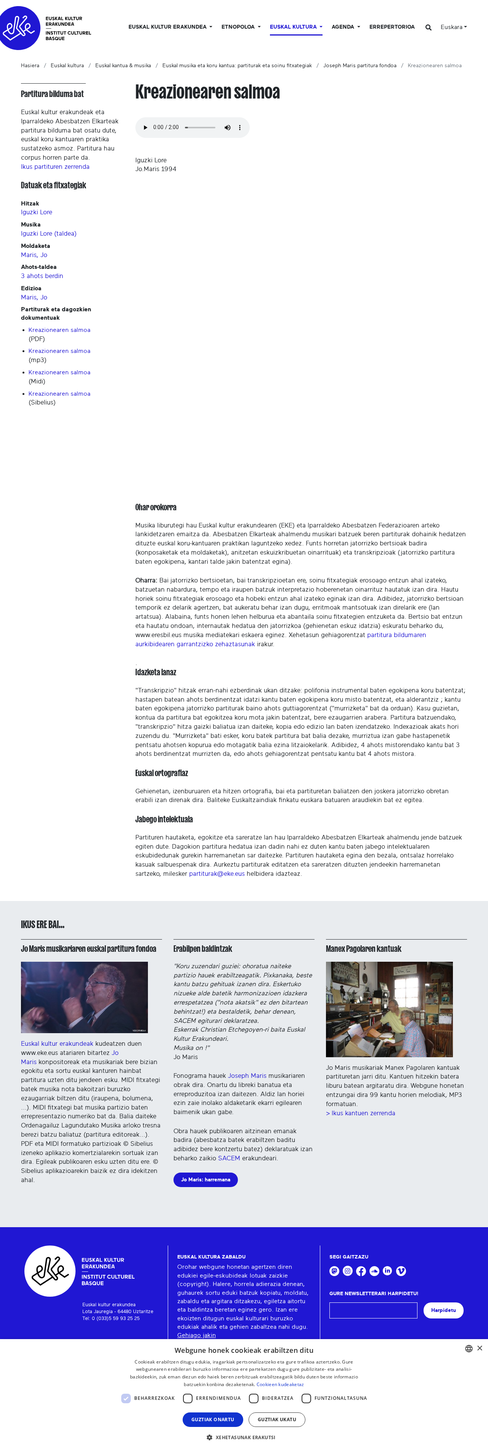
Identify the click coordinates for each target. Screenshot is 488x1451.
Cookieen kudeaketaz (280, 1384)
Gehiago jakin (196, 1335)
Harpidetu (443, 1310)
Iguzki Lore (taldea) (49, 233)
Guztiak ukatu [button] (277, 1419)
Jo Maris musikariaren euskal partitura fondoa (88, 948)
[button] (243, 1437)
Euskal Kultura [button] (294, 27)
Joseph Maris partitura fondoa (359, 65)
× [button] (479, 1348)
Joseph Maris (248, 1075)
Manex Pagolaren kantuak (363, 948)
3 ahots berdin (42, 276)
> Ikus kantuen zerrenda (360, 1113)
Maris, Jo (34, 255)
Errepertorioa (392, 27)
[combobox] (469, 1348)
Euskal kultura (67, 65)
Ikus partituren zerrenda (55, 166)
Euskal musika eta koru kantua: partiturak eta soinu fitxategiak (237, 65)
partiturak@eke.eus (217, 873)
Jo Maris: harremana (205, 1179)
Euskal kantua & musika (123, 65)
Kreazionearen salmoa (59, 330)
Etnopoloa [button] (239, 27)
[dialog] (244, 1395)
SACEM (229, 1158)
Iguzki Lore (36, 212)
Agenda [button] (344, 27)
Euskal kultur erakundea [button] (168, 27)
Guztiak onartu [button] (212, 1419)
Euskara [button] (451, 27)
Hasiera (30, 65)
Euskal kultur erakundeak (57, 1043)
